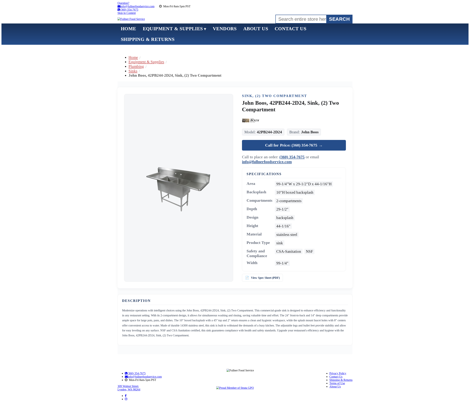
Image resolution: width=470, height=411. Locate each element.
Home (133, 57)
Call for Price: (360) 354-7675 (294, 145)
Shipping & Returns (340, 379)
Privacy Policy (337, 373)
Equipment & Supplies (146, 62)
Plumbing (136, 66)
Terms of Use (337, 383)
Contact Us (335, 376)
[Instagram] (126, 399)
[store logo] (131, 19)
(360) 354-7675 (292, 157)
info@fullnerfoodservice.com (267, 161)
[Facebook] (125, 395)
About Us (335, 386)
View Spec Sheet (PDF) (265, 277)
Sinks (133, 71)
